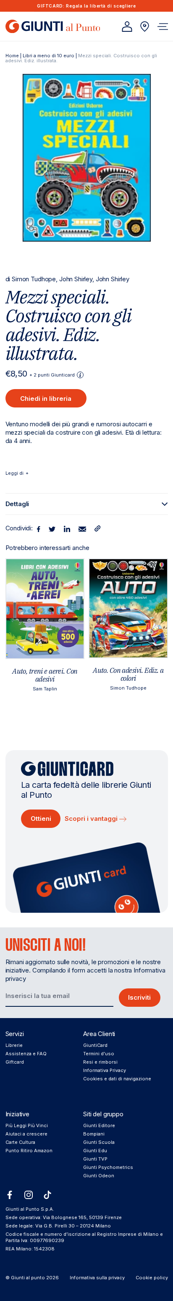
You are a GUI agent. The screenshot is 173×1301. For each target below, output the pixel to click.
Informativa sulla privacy (97, 1277)
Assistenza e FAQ (26, 1054)
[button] (162, 26)
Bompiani (94, 1134)
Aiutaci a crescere (26, 1134)
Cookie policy (152, 1277)
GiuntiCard (95, 1045)
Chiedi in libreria (45, 398)
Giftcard (14, 1062)
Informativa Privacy (104, 1070)
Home (12, 56)
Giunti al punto (28, 1278)
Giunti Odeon (98, 1176)
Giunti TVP (95, 1159)
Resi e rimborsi (100, 1062)
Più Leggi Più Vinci (26, 1125)
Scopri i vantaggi (92, 818)
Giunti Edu (95, 1150)
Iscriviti (139, 997)
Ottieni (41, 818)
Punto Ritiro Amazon (28, 1150)
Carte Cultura (20, 1142)
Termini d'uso (98, 1054)
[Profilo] (127, 26)
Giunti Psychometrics (108, 1167)
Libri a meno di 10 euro (48, 56)
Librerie (14, 1045)
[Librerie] (144, 26)
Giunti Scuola (99, 1142)
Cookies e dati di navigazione (117, 1079)
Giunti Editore (99, 1125)
